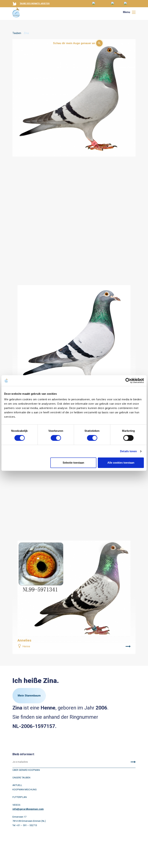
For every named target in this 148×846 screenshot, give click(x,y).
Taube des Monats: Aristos (35, 3)
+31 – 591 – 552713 (26, 825)
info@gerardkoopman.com (28, 809)
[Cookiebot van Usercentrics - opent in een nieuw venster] (128, 380)
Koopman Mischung (24, 789)
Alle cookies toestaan (120, 462)
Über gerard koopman (26, 770)
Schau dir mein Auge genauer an (74, 43)
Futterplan (19, 797)
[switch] (56, 438)
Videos (16, 805)
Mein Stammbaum (29, 695)
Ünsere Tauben (21, 777)
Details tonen (128, 451)
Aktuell (17, 785)
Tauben (16, 33)
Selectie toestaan (73, 462)
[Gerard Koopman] (16, 12)
